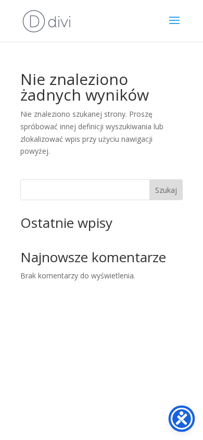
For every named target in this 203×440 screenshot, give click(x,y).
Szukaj (166, 190)
